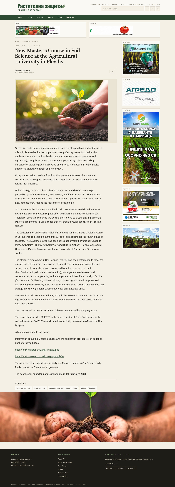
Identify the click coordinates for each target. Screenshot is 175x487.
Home (20, 17)
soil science (39, 388)
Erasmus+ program (88, 388)
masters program (23, 388)
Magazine (70, 17)
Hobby (29, 17)
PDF (112, 71)
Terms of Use (63, 473)
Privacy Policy (62, 476)
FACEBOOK (109, 468)
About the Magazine (65, 462)
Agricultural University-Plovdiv (63, 388)
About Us (61, 459)
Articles (40, 17)
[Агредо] (141, 93)
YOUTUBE (120, 468)
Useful (50, 17)
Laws (60, 17)
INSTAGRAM (131, 468)
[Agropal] (141, 238)
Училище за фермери (30, 41)
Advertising (62, 466)
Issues (60, 469)
